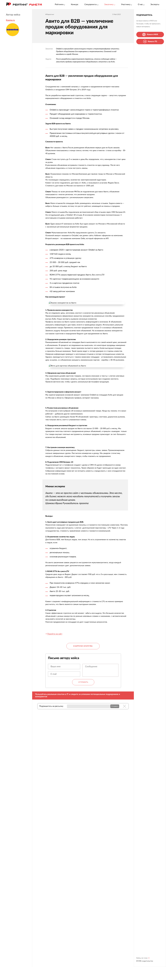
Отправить (83, 682)
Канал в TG (152, 41)
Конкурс (74, 4)
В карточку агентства (82, 646)
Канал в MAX (152, 34)
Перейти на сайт (54, 634)
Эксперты (154, 4)
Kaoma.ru (10, 20)
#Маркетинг (49, 14)
